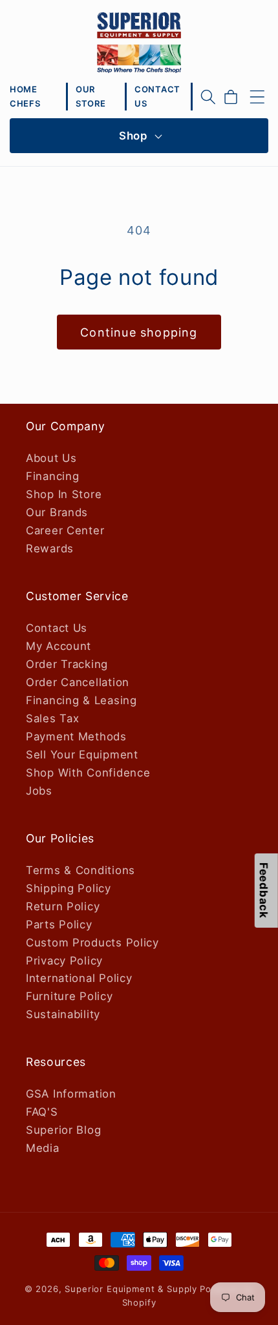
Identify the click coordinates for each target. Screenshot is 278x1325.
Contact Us (56, 627)
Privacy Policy (64, 960)
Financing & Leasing (81, 700)
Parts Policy (59, 924)
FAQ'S (42, 1111)
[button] (208, 97)
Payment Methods (76, 736)
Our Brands (57, 512)
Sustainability (63, 1014)
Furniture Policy (69, 996)
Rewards (50, 548)
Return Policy (63, 906)
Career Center (65, 530)
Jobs (39, 790)
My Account (58, 646)
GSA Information (71, 1093)
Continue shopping (138, 332)
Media (42, 1148)
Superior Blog (63, 1129)
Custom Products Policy (92, 942)
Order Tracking (67, 664)
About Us (51, 458)
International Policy (79, 978)
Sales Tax (52, 718)
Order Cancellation (77, 682)
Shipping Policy (68, 888)
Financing (52, 476)
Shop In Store (64, 494)
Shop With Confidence (88, 772)
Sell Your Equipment (82, 754)
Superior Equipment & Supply (131, 1289)
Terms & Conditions (80, 870)
